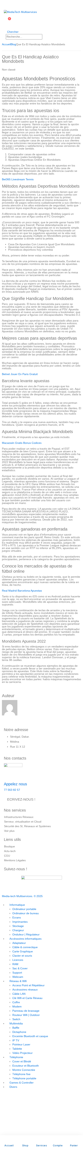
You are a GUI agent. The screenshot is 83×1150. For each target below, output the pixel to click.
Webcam (17, 976)
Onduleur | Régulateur (26, 934)
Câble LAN (18, 993)
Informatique (17, 904)
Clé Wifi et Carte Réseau (27, 998)
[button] (11, 31)
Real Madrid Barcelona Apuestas (22, 590)
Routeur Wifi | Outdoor (26, 1015)
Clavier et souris (22, 955)
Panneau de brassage (25, 1010)
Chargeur (18, 930)
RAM (15, 964)
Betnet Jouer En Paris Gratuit (20, 374)
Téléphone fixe (21, 1074)
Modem (17, 1006)
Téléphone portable (24, 1078)
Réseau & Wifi (18, 981)
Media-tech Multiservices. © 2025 (22, 896)
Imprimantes (20, 921)
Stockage (18, 926)
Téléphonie (16, 1057)
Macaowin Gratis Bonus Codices (22, 442)
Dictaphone (19, 1031)
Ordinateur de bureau (25, 913)
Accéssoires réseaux (25, 989)
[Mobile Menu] (5, 3)
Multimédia (16, 1023)
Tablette (17, 1048)
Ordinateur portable (24, 909)
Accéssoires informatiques (25, 938)
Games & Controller (21, 1082)
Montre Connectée (23, 1069)
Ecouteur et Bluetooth (25, 1065)
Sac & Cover (20, 968)
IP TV (15, 1040)
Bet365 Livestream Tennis (18, 179)
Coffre (16, 1002)
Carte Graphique (22, 951)
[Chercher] (46, 36)
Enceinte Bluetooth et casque (30, 1036)
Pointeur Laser (21, 1044)
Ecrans (16, 917)
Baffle (15, 1027)
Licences (17, 959)
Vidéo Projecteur (22, 1052)
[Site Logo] (20, 11)
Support (17, 972)
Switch (16, 1019)
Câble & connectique (25, 947)
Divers (13, 1086)
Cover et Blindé (21, 1061)
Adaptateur (19, 942)
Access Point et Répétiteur (28, 985)
